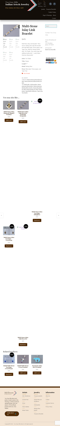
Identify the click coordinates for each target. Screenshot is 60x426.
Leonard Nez (25, 399)
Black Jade (26, 84)
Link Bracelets (33, 84)
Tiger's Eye (40, 91)
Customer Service (50, 403)
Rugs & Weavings (47, 15)
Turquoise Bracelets (51, 9)
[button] (17, 27)
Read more (37, 220)
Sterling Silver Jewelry (37, 409)
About (54, 15)
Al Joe (23, 403)
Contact (54, 18)
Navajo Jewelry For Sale (32, 89)
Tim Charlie (25, 92)
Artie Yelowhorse (26, 396)
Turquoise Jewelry (38, 396)
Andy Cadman (25, 407)
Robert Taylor (25, 410)
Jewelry (43, 9)
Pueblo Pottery (52, 12)
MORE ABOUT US (10, 413)
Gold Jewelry (37, 405)
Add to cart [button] (9, 120)
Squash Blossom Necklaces (38, 400)
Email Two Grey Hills (50, 49)
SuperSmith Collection (31, 91)
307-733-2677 (45, 4)
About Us (48, 396)
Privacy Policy (49, 407)
